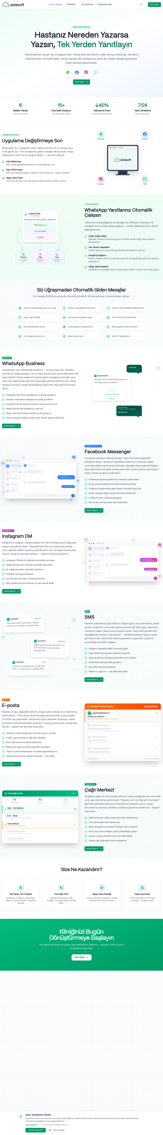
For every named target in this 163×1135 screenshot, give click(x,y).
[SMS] (95, 72)
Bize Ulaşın (154, 4)
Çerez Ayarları (59, 1130)
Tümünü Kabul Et (36, 1130)
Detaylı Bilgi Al (9, 426)
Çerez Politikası (31, 1124)
